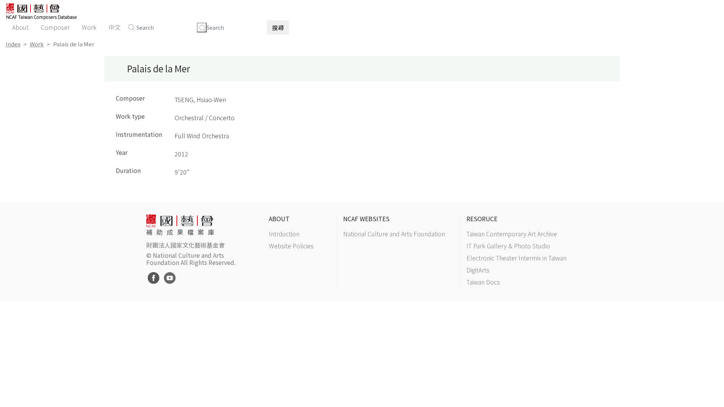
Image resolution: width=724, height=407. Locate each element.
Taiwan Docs (483, 281)
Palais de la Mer (73, 44)
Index (13, 44)
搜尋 (278, 27)
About (20, 27)
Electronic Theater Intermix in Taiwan (516, 257)
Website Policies (291, 245)
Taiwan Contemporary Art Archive (511, 233)
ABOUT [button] (279, 218)
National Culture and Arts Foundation (394, 233)
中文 (115, 27)
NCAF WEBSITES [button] (366, 218)
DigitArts (477, 269)
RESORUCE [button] (481, 218)
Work (89, 27)
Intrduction (284, 233)
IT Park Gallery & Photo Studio (508, 245)
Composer (55, 27)
